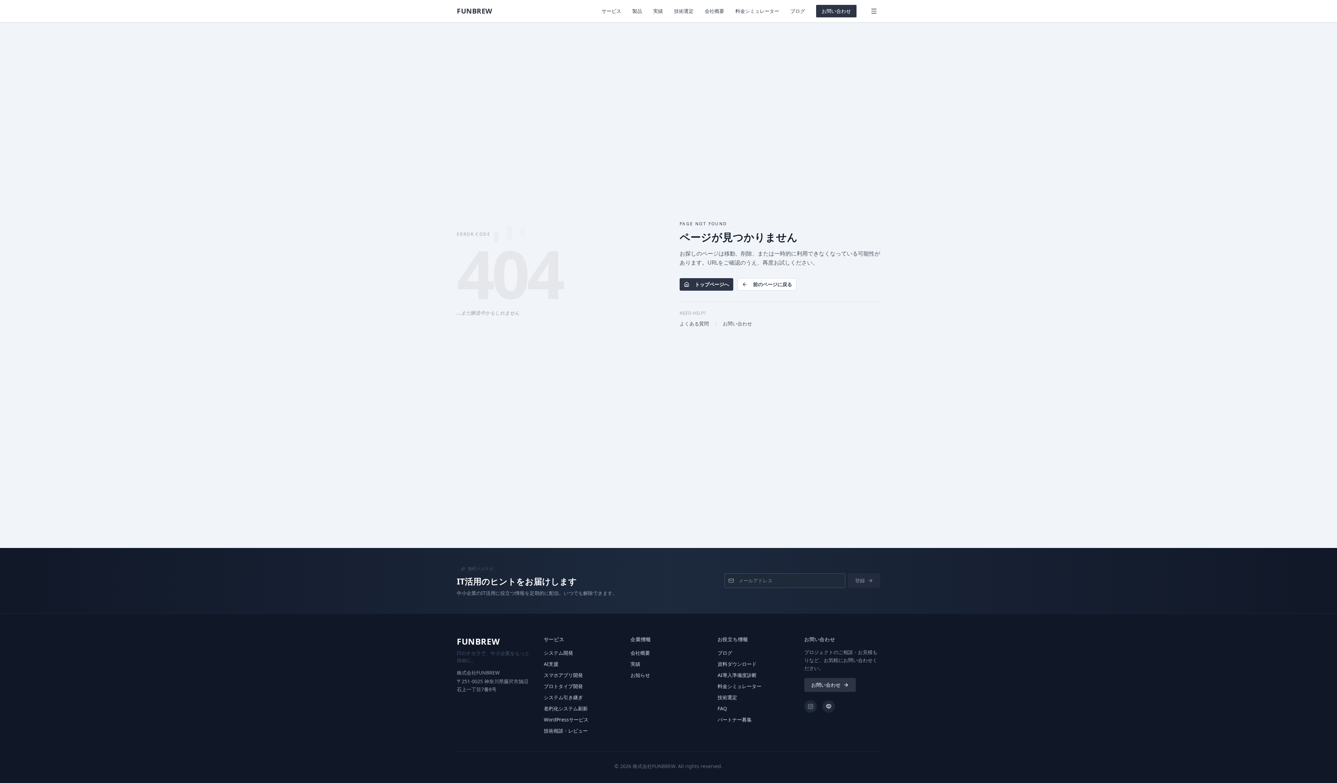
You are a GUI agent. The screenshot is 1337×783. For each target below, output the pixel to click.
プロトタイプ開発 (563, 686)
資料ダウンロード (737, 664)
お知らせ (640, 675)
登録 (860, 580)
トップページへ (712, 284)
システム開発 (558, 652)
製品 (637, 11)
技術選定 (684, 11)
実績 (658, 11)
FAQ (722, 708)
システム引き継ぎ (563, 697)
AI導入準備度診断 (737, 675)
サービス (611, 11)
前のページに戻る (772, 284)
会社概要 (714, 11)
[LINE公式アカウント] (828, 706)
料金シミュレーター (757, 11)
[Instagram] (810, 706)
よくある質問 (694, 323)
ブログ (797, 11)
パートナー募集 (735, 719)
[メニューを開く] (874, 11)
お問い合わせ (836, 11)
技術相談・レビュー (566, 730)
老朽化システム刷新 (566, 708)
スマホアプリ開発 (563, 675)
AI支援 (551, 664)
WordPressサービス (566, 719)
